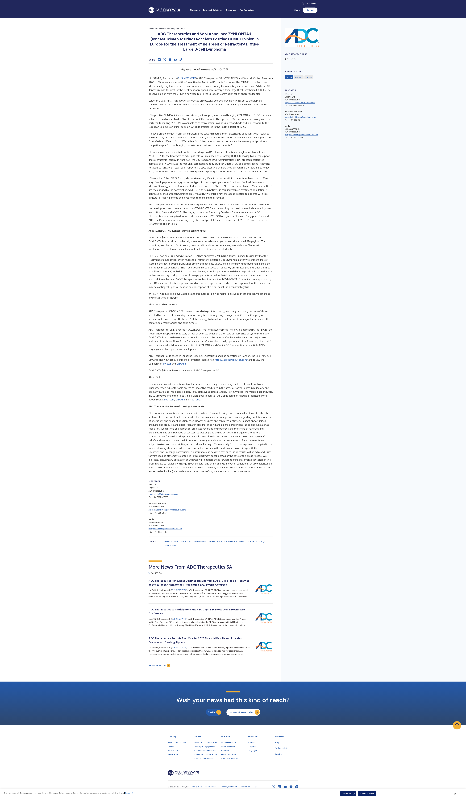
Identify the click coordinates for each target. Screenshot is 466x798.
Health (242, 541)
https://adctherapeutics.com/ (231, 359)
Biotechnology (200, 541)
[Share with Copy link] (181, 60)
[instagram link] (296, 786)
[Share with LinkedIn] (159, 60)
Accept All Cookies (367, 793)
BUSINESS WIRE (187, 78)
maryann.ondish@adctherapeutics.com (165, 528)
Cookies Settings (348, 793)
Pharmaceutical (230, 541)
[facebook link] (291, 786)
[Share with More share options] (186, 60)
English (289, 77)
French (308, 77)
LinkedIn (181, 363)
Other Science (170, 545)
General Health (215, 541)
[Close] (455, 794)
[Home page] (164, 10)
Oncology (260, 541)
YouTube (195, 399)
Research (168, 541)
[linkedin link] (279, 786)
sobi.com (169, 399)
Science (250, 541)
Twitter (167, 363)
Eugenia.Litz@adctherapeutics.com (164, 494)
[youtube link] (285, 787)
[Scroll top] (457, 725)
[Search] (303, 4)
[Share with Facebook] (170, 60)
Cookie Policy (130, 793)
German (299, 77)
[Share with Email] (175, 60)
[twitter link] (273, 787)
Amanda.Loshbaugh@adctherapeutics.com (167, 510)
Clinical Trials (185, 541)
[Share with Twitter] (165, 60)
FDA (176, 541)
